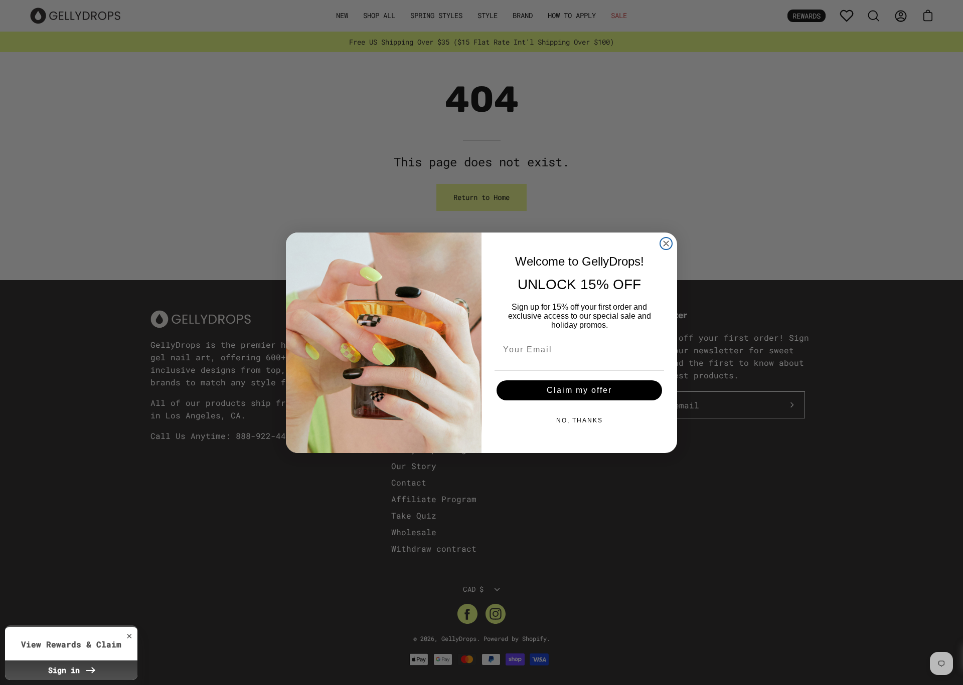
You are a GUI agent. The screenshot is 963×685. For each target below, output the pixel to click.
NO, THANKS (579, 420)
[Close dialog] (666, 244)
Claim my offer (579, 390)
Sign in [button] (66, 670)
